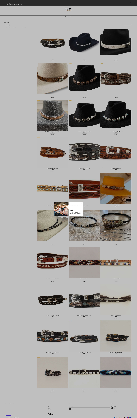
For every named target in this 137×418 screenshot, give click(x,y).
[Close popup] (82, 202)
